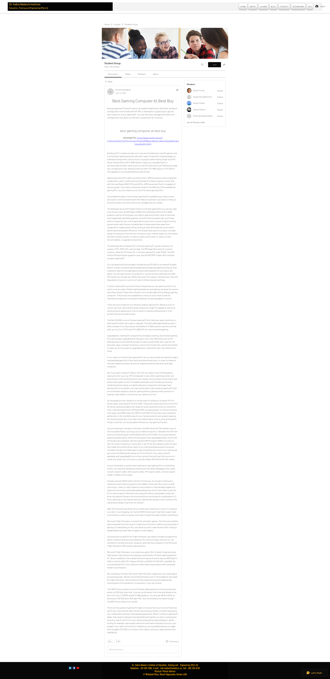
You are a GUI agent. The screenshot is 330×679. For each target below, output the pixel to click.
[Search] (202, 64)
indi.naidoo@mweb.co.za (171, 668)
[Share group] (224, 64)
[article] (143, 371)
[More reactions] (117, 641)
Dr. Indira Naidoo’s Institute (24, 4)
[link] (113, 74)
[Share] (177, 89)
